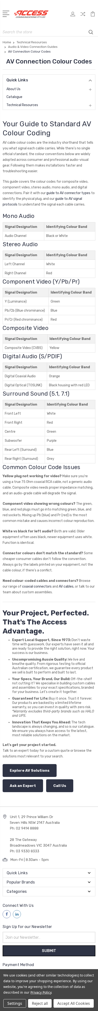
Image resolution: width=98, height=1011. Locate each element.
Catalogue (14, 97)
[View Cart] (92, 15)
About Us (13, 89)
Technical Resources (22, 105)
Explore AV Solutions (29, 770)
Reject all (40, 1003)
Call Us (59, 786)
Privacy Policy (40, 992)
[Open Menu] (7, 13)
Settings (14, 1003)
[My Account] (72, 15)
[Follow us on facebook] (7, 914)
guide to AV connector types (68, 193)
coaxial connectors (37, 586)
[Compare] (82, 15)
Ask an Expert (23, 786)
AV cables (66, 586)
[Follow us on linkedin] (17, 914)
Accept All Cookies (73, 1003)
